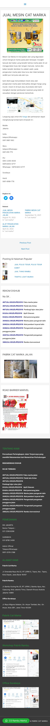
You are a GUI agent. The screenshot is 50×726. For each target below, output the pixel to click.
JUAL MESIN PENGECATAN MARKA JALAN (11, 212)
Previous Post (25, 243)
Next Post (25, 249)
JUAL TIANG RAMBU (22, 271)
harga (25, 117)
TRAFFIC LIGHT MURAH (23, 277)
